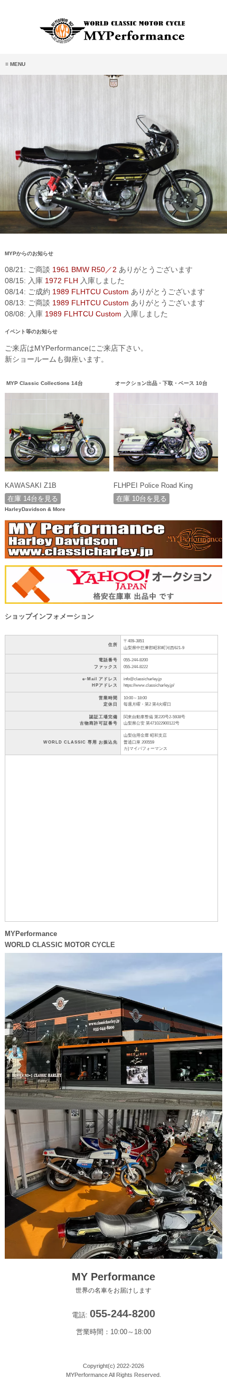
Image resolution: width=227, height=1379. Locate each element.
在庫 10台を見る (141, 499)
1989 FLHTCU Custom (90, 291)
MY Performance (113, 1282)
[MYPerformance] (113, 42)
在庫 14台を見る (32, 499)
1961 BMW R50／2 (84, 269)
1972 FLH (61, 280)
